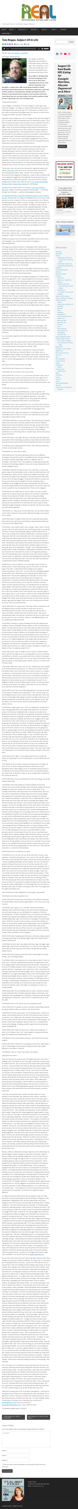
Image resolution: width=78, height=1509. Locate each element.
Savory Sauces (60, 369)
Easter (59, 310)
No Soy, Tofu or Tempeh (64, 341)
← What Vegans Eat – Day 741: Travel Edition (12, 1417)
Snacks (58, 377)
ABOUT (3, 29)
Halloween (60, 312)
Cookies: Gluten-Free (63, 284)
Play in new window (14, 53)
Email (4, 1455)
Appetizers (59, 251)
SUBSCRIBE (5, 33)
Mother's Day (61, 318)
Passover (60, 324)
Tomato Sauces (61, 371)
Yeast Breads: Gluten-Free (64, 264)
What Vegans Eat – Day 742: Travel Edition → (38, 1417)
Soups (58, 381)
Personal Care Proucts (62, 353)
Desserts (58, 276)
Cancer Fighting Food (62, 270)
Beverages (59, 253)
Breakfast (58, 268)
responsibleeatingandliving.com (11, 1405)
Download (24, 53)
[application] (26, 49)
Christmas (60, 308)
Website (4, 1460)
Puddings (60, 294)
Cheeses (58, 272)
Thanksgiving (61, 332)
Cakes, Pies (60, 278)
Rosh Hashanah (61, 328)
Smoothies (59, 375)
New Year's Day (61, 320)
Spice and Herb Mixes (62, 383)
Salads (58, 363)
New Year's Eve (61, 322)
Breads (58, 256)
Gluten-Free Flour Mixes (62, 296)
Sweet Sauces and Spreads (64, 387)
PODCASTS (22, 29)
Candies (59, 282)
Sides (57, 373)
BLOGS (44, 29)
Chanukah (60, 306)
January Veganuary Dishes (63, 337)
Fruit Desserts (61, 290)
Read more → (62, 146)
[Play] (4, 49)
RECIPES (34, 29)
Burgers (59, 367)
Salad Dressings (60, 361)
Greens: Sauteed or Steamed (64, 298)
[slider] (46, 48)
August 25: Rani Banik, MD (64, 78)
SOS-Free (58, 379)
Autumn (59, 302)
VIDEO (53, 29)
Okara (60, 345)
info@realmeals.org (8, 1402)
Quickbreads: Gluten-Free (64, 258)
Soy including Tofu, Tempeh (65, 343)
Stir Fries (58, 385)
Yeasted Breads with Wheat (65, 266)
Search (71, 42)
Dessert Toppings (61, 274)
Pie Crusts (59, 355)
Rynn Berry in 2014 (12, 170)
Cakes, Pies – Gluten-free (64, 280)
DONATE (63, 29)
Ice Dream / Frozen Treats (66, 292)
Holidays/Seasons (61, 300)
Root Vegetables (60, 359)
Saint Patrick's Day (62, 330)
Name (4, 1450)
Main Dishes (59, 347)
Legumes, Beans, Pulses (63, 339)
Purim (59, 326)
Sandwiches (59, 365)
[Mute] (42, 49)
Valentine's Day (61, 334)
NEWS (11, 29)
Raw (57, 357)
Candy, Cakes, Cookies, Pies (65, 304)
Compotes (60, 389)
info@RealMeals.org (37, 1486)
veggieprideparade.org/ (37, 1254)
